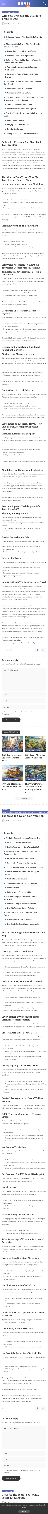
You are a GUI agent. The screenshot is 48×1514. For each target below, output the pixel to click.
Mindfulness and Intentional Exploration (22, 108)
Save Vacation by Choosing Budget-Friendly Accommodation (22, 852)
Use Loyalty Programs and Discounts (21, 863)
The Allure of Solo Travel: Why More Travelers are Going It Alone (22, 45)
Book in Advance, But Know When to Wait (23, 847)
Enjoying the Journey (15, 129)
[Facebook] (37, 650)
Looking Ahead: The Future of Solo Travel (22, 133)
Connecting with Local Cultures (19, 92)
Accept (24, 1511)
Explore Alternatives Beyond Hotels (21, 858)
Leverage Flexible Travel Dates (19, 842)
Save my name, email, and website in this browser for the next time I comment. (22, 713)
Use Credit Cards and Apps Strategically (23, 924)
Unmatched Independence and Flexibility (23, 51)
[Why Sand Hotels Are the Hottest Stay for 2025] (12, 773)
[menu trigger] (5, 3)
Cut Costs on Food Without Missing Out (21, 883)
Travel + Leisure (32, 1389)
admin (7, 23)
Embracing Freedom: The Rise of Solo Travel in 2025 (23, 38)
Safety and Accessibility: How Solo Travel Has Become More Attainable (22, 61)
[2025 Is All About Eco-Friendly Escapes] (35, 744)
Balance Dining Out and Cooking (19, 892)
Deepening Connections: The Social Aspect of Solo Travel (22, 82)
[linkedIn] (43, 650)
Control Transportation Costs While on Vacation (24, 867)
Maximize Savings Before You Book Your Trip (23, 838)
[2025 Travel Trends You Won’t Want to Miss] (12, 744)
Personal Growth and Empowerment (21, 55)
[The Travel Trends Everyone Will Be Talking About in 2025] (35, 773)
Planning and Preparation (17, 120)
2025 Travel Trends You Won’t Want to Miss (11, 758)
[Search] (44, 3)
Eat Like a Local (13, 887)
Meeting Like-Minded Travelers (19, 88)
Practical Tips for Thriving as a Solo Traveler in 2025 (23, 114)
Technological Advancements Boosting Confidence (21, 68)
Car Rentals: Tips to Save (17, 878)
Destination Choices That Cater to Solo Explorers (21, 75)
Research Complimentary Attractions (21, 903)
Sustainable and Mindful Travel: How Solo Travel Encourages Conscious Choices (24, 98)
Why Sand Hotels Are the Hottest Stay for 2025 (12, 787)
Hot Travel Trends (10, 12)
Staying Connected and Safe (18, 124)
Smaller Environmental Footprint (20, 104)
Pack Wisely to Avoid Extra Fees (19, 919)
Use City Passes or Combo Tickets (20, 908)
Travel (5, 810)
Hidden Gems (7, 1491)
